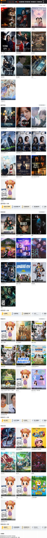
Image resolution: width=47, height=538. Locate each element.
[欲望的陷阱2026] (23, 141)
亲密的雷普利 (18, 53)
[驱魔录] (38, 462)
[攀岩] (8, 486)
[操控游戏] (8, 66)
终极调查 (33, 283)
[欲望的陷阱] (38, 141)
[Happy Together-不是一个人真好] (8, 379)
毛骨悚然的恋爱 (4, 128)
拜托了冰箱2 (3, 342)
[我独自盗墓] (8, 438)
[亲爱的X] (23, 17)
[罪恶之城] (8, 224)
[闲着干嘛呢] (8, 355)
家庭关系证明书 (19, 176)
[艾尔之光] (8, 462)
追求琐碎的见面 (4, 414)
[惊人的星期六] (23, 331)
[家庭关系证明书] (23, 165)
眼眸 (32, 235)
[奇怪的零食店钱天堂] (8, 248)
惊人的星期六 (18, 342)
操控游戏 (2, 77)
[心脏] (23, 486)
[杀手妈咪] (23, 117)
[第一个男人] (8, 42)
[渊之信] (23, 462)
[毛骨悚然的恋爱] (8, 117)
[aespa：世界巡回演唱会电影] (23, 248)
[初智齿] (8, 189)
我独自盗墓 (3, 449)
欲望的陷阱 (33, 152)
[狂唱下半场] (23, 272)
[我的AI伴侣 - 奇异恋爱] (38, 379)
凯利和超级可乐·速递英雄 (36, 449)
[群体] (8, 296)
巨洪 (32, 77)
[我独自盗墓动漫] (23, 438)
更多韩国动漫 (41, 425)
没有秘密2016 (3, 283)
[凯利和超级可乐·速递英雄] (38, 438)
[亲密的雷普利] (23, 42)
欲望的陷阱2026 (19, 152)
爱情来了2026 (34, 128)
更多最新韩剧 (41, 105)
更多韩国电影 (41, 212)
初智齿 (2, 200)
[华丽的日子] (8, 90)
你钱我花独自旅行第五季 (21, 366)
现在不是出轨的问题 (35, 176)
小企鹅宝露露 (34, 497)
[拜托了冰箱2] (8, 331)
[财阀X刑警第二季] (8, 141)
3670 (32, 259)
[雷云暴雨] (23, 66)
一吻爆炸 (33, 28)
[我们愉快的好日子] (8, 165)
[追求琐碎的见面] (8, 403)
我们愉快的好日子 (4, 176)
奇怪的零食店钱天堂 (5, 259)
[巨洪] (38, 66)
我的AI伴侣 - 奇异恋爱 (35, 390)
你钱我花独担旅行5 (35, 366)
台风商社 (33, 53)
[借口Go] (23, 379)
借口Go (17, 390)
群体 (2, 307)
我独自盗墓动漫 (19, 449)
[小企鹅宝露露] (38, 486)
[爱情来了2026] (38, 117)
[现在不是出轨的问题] (38, 165)
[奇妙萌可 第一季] (8, 510)
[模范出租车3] (8, 17)
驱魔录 (32, 473)
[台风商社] (38, 42)
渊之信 (17, 473)
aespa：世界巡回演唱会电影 (21, 259)
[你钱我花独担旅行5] (38, 355)
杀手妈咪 (18, 128)
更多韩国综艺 (41, 318)
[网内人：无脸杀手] (23, 224)
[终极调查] (38, 272)
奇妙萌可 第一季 (4, 521)
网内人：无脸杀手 (19, 235)
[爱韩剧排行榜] (10, 1)
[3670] (38, 248)
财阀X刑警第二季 (4, 152)
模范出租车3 (3, 28)
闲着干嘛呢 (3, 366)
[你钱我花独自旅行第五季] (23, 355)
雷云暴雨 (18, 77)
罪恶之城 (2, 235)
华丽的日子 (3, 101)
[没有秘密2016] (8, 272)
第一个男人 (3, 53)
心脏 (17, 497)
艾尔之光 (2, 473)
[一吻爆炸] (38, 17)
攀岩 (2, 497)
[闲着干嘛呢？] (38, 331)
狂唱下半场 (18, 283)
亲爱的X (17, 28)
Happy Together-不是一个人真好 (7, 390)
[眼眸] (38, 224)
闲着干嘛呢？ (34, 342)
